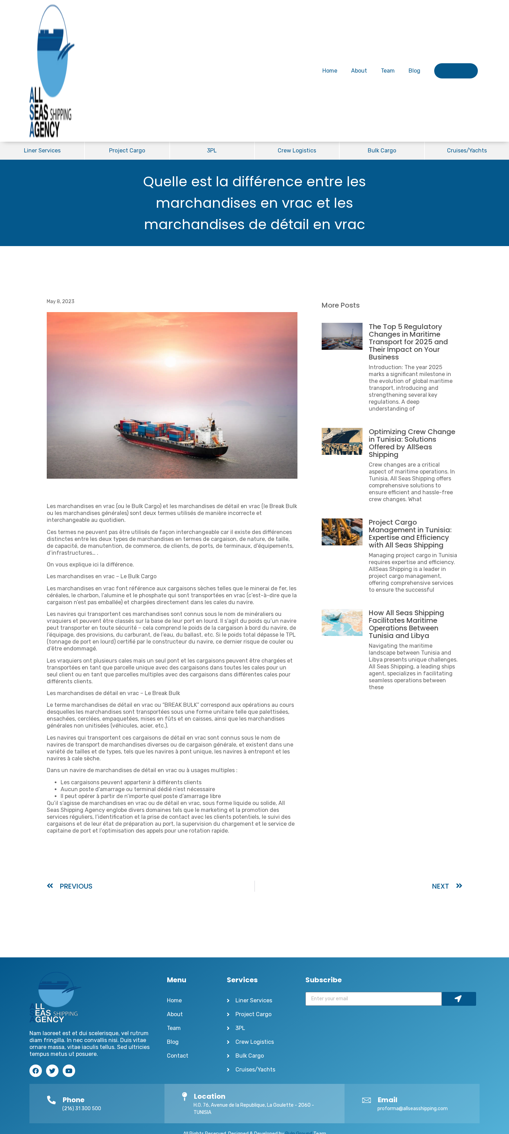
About (359, 70)
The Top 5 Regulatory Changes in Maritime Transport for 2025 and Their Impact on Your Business (408, 342)
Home (329, 70)
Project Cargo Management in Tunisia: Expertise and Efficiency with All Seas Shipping (410, 533)
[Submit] (459, 999)
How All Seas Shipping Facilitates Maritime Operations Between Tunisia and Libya (406, 624)
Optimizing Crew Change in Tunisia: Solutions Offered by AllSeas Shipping (412, 443)
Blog (414, 70)
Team (388, 70)
